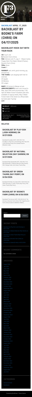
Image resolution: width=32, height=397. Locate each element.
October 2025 (7, 286)
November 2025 (8, 284)
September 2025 (8, 288)
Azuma (24, 393)
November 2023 (8, 336)
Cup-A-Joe (7, 111)
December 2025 (8, 282)
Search (5, 213)
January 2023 (7, 358)
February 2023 (7, 356)
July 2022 (6, 372)
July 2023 (6, 345)
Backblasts (7, 108)
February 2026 (7, 277)
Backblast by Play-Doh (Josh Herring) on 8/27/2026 (14, 132)
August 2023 (7, 343)
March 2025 (7, 301)
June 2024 (6, 321)
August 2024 (7, 317)
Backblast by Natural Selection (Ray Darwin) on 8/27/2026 (16, 154)
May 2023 (6, 350)
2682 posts (13, 106)
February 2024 (7, 330)
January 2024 (7, 332)
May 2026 (6, 271)
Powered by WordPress (11, 393)
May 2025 (6, 297)
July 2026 (6, 266)
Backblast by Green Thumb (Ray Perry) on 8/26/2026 (13, 174)
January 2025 (7, 306)
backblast (6, 25)
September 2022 (8, 367)
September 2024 (8, 315)
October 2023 (7, 339)
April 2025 (6, 299)
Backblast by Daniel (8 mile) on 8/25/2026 (15, 242)
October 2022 (7, 365)
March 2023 (7, 354)
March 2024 (7, 328)
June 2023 (6, 347)
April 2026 (6, 273)
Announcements (8, 382)
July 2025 (6, 293)
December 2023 (8, 334)
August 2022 (7, 369)
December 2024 (8, 308)
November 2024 (8, 310)
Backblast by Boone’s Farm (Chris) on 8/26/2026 (15, 193)
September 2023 (8, 341)
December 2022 (8, 361)
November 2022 (8, 363)
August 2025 (7, 290)
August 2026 (7, 264)
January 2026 (7, 279)
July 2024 (6, 319)
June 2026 (6, 268)
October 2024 (7, 312)
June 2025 (6, 295)
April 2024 (6, 326)
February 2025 (7, 304)
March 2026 (7, 275)
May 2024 (6, 323)
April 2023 (6, 352)
